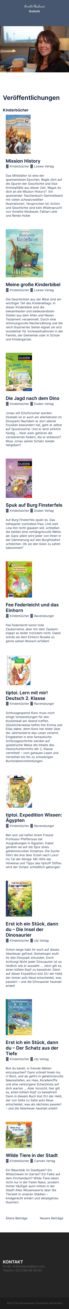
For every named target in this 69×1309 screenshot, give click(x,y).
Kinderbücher (19, 166)
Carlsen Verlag (44, 1161)
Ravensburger (44, 616)
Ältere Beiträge (16, 1218)
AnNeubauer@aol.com (28, 1266)
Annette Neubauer (34, 6)
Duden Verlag (44, 404)
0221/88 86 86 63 (28, 1270)
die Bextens (56, 1303)
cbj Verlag (41, 940)
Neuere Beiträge (51, 1218)
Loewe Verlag (44, 166)
